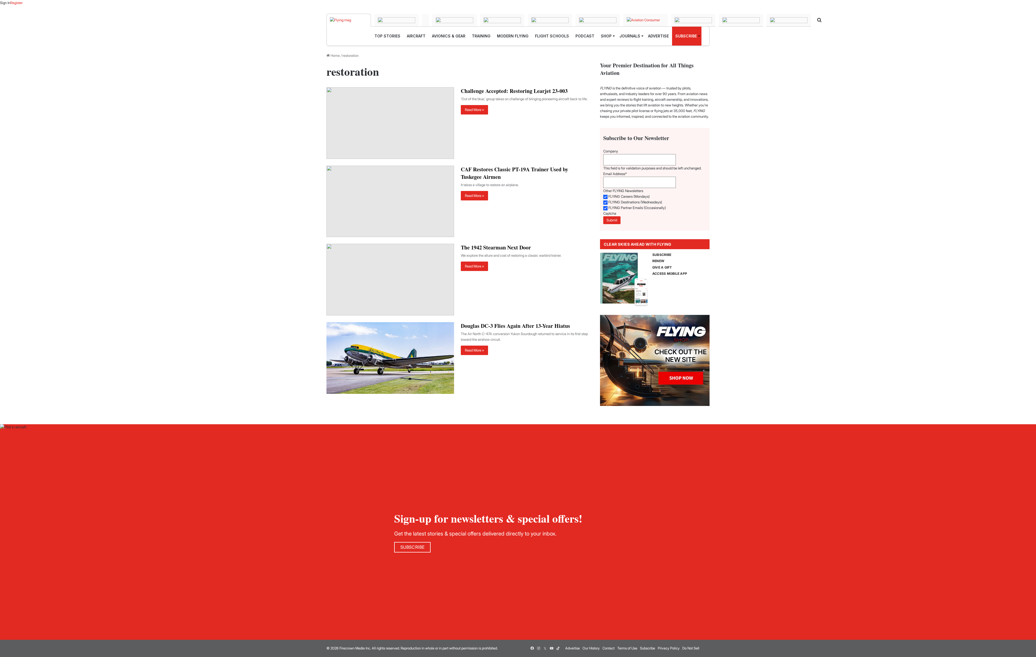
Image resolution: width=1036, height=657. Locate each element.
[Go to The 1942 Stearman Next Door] (390, 279)
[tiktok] (558, 648)
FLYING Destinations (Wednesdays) (635, 202)
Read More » (474, 109)
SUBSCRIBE (661, 255)
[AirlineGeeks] (425, 20)
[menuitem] (387, 36)
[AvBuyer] (502, 20)
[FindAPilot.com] (741, 20)
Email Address (615, 174)
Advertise (572, 648)
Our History (591, 648)
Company (610, 151)
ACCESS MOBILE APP (669, 274)
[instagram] (538, 648)
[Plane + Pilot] (597, 20)
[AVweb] (454, 20)
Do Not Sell (690, 648)
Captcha (609, 213)
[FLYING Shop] (788, 20)
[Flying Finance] (693, 20)
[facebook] (532, 648)
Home (335, 55)
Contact (608, 648)
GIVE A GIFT (662, 267)
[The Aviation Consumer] (645, 20)
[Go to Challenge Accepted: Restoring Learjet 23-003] (390, 123)
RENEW (658, 261)
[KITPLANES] (550, 20)
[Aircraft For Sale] (396, 20)
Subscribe (647, 648)
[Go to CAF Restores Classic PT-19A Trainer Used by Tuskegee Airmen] (390, 201)
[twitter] (545, 648)
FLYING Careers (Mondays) (629, 196)
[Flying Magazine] (348, 20)
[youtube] (551, 648)
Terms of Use (627, 648)
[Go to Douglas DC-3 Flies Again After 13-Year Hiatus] (390, 358)
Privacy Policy (669, 648)
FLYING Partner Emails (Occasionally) (637, 208)
